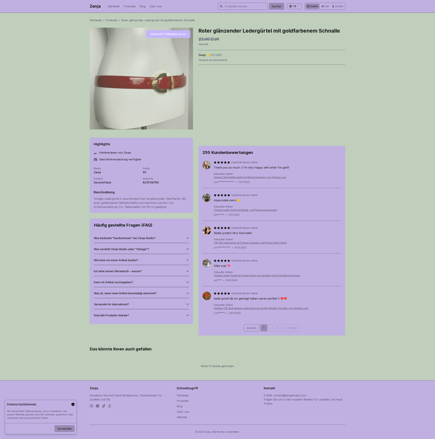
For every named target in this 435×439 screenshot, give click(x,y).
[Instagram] (91, 406)
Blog (142, 6)
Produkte (130, 6)
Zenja (95, 6)
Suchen (277, 6)
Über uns (156, 6)
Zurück (251, 328)
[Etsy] (109, 406)
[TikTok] (103, 406)
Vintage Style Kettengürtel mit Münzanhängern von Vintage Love (250, 177)
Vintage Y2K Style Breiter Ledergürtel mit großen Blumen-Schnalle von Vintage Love (261, 308)
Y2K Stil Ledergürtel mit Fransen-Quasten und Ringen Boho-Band (250, 242)
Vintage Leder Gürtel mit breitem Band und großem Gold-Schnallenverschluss (257, 275)
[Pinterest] (97, 406)
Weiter (293, 328)
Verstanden (64, 428)
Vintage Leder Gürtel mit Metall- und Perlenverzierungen (245, 210)
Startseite (114, 6)
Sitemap (182, 417)
